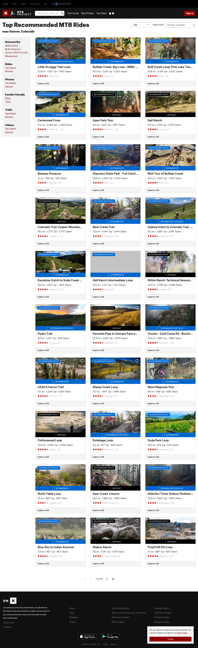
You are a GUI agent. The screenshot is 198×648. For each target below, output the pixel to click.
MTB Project (118, 621)
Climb (5, 4)
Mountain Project (121, 617)
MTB (15, 4)
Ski (45, 4)
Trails (8, 101)
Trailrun (34, 4)
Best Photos (87, 13)
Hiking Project (161, 608)
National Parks (162, 621)
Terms (105, 644)
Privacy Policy (182, 633)
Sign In (190, 13)
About (72, 608)
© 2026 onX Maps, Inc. (91, 644)
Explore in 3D (43, 83)
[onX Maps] (9, 603)
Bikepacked (11, 56)
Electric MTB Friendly (16, 52)
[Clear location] (193, 25)
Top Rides (101, 13)
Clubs (72, 621)
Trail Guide (73, 13)
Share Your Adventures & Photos (129, 612)
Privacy (113, 644)
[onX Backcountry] (61, 3)
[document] (170, 634)
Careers (7, 627)
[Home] (18, 13)
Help (71, 612)
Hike (23, 4)
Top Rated (10, 67)
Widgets (73, 617)
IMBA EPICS (11, 45)
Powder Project (162, 617)
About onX (8, 622)
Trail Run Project (163, 612)
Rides (8, 98)
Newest (9, 71)
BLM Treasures (13, 49)
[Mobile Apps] (111, 13)
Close (170, 639)
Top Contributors (120, 608)
